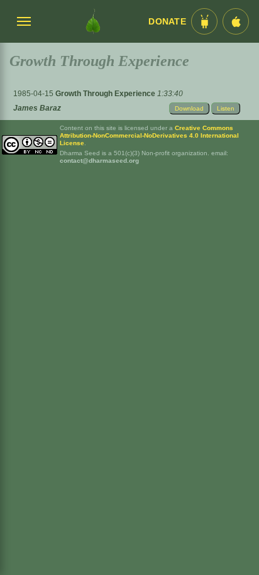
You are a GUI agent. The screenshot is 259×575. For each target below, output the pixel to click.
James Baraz (37, 108)
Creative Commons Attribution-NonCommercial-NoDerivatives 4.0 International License (149, 135)
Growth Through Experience (106, 93)
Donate (167, 21)
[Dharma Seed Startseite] (93, 21)
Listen (225, 108)
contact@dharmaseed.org (99, 160)
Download (189, 108)
